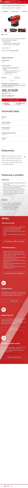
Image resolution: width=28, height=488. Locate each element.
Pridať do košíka (15, 100)
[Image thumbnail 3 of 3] (22, 30)
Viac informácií (5, 48)
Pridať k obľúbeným (7, 104)
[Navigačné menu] (2, 1)
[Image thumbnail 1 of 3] (5, 30)
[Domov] (7, 2)
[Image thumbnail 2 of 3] (13, 30)
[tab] (5, 11)
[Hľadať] (25, 1)
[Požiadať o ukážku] (5, 486)
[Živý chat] (8, 486)
